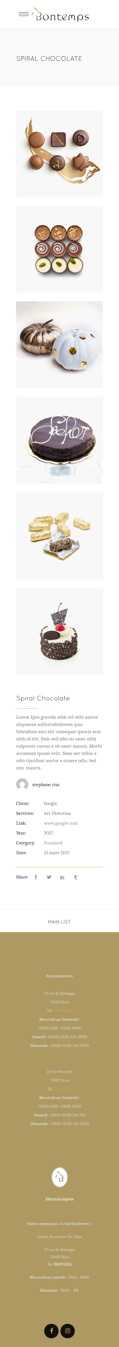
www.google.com (61, 823)
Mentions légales (59, 1199)
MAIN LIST (59, 921)
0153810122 (63, 1089)
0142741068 (62, 1010)
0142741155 (63, 1264)
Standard (53, 843)
